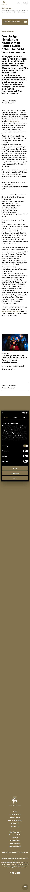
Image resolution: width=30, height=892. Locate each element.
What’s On (15, 817)
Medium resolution (19, 366)
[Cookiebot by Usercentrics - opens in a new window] (21, 413)
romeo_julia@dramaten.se (10, 311)
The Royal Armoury (7, 8)
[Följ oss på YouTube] (17, 873)
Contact (15, 838)
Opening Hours (15, 832)
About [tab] (24, 417)
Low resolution (7, 366)
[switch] (25, 451)
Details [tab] (15, 417)
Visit (15, 811)
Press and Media (15, 835)
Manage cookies (15, 846)
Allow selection (15, 473)
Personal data (15, 840)
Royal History (15, 820)
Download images (8, 31)
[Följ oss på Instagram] (13, 873)
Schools (15, 823)
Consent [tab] (5, 417)
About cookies (15, 843)
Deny (15, 478)
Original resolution (8, 369)
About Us (15, 826)
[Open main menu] (25, 887)
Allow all (15, 468)
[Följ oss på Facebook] (10, 873)
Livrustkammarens (12, 121)
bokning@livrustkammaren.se (17, 867)
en (24, 3)
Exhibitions (15, 814)
